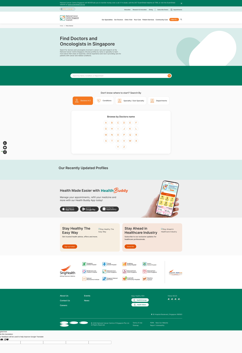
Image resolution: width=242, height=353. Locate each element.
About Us (64, 296)
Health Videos (141, 304)
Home (61, 25)
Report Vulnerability (157, 325)
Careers (63, 305)
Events (87, 296)
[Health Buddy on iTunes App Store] (69, 209)
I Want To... (174, 19)
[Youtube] (172, 299)
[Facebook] (169, 299)
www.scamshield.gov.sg (76, 4)
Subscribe (130, 246)
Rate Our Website (162, 323)
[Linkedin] (179, 299)
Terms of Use (137, 323)
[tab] (83, 100)
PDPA (152, 323)
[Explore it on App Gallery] (109, 209)
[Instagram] (176, 299)
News (86, 300)
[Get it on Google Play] (89, 209)
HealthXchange (142, 300)
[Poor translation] (6, 339)
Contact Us (65, 300)
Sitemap (136, 325)
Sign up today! (69, 246)
